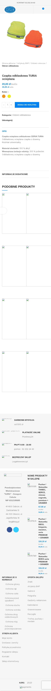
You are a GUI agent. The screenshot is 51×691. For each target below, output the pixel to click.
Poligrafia (32, 596)
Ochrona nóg (11, 622)
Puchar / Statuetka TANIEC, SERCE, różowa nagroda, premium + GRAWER (43, 493)
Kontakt (5, 657)
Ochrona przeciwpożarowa (13, 627)
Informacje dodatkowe (15, 174)
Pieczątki (32, 614)
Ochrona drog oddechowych (11, 616)
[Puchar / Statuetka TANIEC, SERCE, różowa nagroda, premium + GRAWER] (32, 498)
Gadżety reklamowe (37, 600)
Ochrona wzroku (13, 610)
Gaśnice (31, 591)
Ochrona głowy (12, 584)
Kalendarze (33, 605)
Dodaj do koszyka (27, 105)
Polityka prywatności (11, 647)
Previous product (3, 70)
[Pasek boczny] (3, 210)
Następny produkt (8, 70)
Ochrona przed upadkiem (12, 599)
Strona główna (8, 63)
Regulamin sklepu (10, 652)
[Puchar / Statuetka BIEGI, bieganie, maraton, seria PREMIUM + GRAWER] (32, 533)
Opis (4, 131)
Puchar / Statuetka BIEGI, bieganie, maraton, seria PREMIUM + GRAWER (43, 528)
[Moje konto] (37, 9)
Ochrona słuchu (12, 605)
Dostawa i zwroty (10, 643)
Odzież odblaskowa (10, 66)
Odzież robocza (38, 63)
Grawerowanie (34, 610)
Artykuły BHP (23, 63)
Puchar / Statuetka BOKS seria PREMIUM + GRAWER (43, 559)
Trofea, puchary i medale (35, 620)
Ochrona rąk (11, 589)
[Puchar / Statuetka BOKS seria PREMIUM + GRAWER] (32, 563)
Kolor (5, 92)
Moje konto (7, 638)
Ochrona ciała (11, 594)
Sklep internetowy (10, 661)
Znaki (30, 582)
